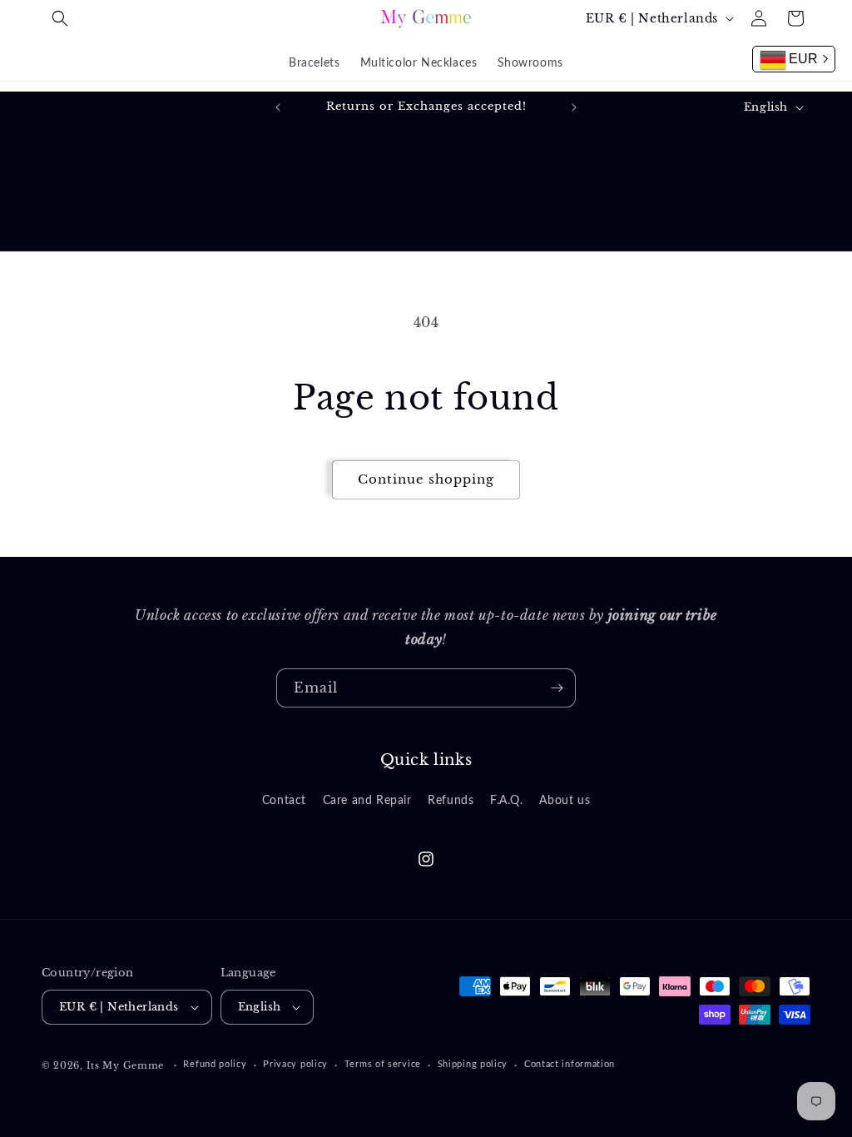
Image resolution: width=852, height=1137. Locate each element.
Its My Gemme (125, 1065)
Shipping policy (473, 1064)
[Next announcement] (574, 107)
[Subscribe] (556, 688)
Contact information (569, 1064)
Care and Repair (367, 801)
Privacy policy (295, 1064)
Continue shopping (426, 479)
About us (564, 801)
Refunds (450, 801)
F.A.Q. (506, 801)
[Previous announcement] (278, 107)
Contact (284, 801)
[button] (60, 18)
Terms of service (382, 1064)
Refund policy (214, 1064)
